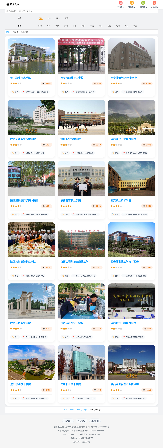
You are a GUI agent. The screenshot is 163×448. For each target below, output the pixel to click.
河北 (126, 26)
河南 (118, 26)
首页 (19, 11)
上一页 (71, 410)
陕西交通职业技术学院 (23, 139)
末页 (85, 410)
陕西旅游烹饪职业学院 (23, 261)
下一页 (79, 410)
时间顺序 (25, 32)
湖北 (100, 26)
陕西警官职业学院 (70, 200)
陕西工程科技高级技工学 (74, 261)
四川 (40, 26)
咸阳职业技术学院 (20, 384)
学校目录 (26, 11)
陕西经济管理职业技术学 (125, 384)
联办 (67, 18)
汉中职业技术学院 (20, 77)
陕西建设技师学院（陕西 (24, 200)
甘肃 (74, 26)
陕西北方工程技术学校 (123, 323)
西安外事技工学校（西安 (125, 261)
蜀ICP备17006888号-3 (100, 427)
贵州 (57, 26)
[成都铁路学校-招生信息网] (13, 4)
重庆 (48, 26)
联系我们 (95, 421)
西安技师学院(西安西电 (124, 77)
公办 (49, 18)
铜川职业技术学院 (70, 139)
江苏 (135, 26)
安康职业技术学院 (70, 384)
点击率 (15, 32)
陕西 (83, 26)
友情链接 (81, 421)
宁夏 (92, 26)
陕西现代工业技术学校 (123, 139)
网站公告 (68, 421)
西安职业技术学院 (121, 200)
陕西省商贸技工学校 (71, 323)
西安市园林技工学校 (71, 77)
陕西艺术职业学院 (20, 323)
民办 (58, 18)
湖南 (109, 26)
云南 (66, 26)
